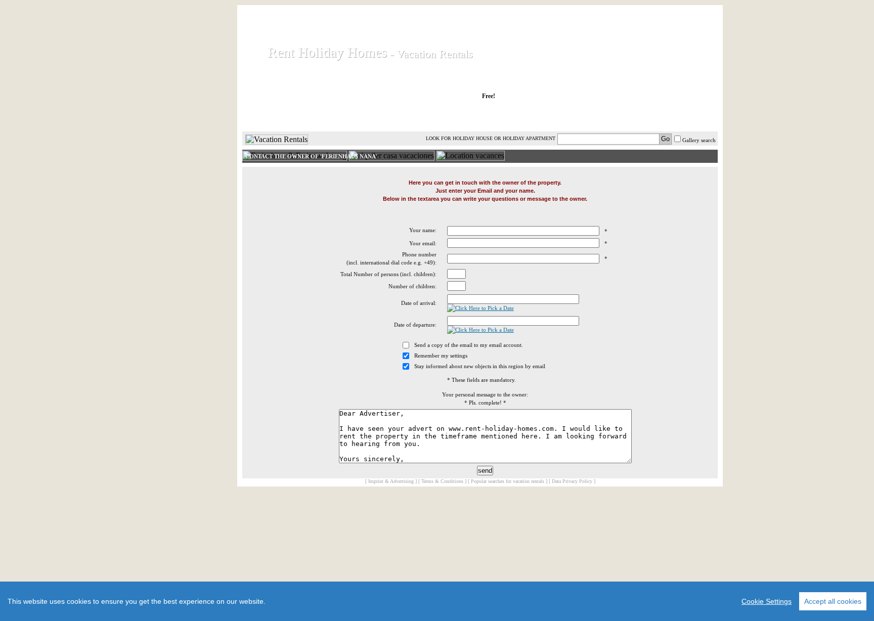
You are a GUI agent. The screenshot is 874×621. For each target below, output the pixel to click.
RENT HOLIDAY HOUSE (366, 116)
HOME (277, 116)
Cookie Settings (766, 601)
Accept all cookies (832, 601)
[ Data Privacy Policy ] (572, 481)
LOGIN (629, 116)
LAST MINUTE (563, 116)
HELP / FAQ (691, 116)
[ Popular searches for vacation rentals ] (507, 481)
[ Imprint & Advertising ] (391, 481)
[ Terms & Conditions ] (442, 481)
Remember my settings (440, 355)
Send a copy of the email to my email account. (468, 345)
